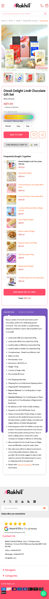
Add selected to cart (24, 292)
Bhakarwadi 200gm (26, 266)
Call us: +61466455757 (13, 550)
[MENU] (2, 5)
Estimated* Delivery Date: (13, 121)
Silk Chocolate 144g (26, 254)
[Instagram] (16, 501)
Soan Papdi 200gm (25, 219)
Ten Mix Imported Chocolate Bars (31, 278)
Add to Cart (16, 135)
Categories (11, 575)
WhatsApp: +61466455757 (14, 554)
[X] (10, 501)
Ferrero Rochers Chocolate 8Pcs (30, 196)
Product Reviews (26, 312)
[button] (24, 527)
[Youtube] (22, 501)
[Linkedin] (35, 501)
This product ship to (16, 145)
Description (9, 312)
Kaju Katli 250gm (25, 173)
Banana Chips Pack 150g (27, 243)
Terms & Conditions (24, 464)
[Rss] (28, 501)
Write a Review (9, 99)
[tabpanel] (8, 77)
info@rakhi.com (10, 558)
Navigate (10, 570)
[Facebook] (4, 501)
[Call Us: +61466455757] (42, 5)
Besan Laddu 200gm (26, 231)
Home (3, 21)
